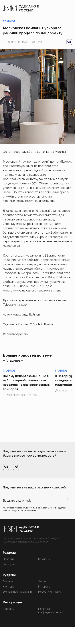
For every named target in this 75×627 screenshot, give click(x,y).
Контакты (8, 608)
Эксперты (9, 564)
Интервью (44, 586)
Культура (8, 586)
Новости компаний (50, 591)
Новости (8, 559)
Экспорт (43, 581)
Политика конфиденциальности (51, 610)
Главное (8, 581)
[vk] (69, 42)
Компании (44, 559)
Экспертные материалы (17, 591)
